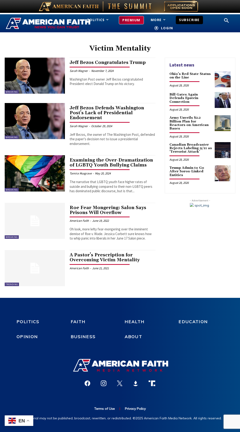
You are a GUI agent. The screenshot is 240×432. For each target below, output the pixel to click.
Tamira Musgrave (81, 173)
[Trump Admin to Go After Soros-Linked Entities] (223, 173)
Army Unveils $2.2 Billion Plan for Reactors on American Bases (189, 123)
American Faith (79, 221)
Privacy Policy (135, 408)
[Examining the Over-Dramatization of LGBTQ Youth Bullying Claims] (35, 173)
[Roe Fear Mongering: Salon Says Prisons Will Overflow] (35, 221)
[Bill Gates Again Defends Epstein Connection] (223, 100)
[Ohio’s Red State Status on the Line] (223, 79)
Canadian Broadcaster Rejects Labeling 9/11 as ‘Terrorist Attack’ (190, 148)
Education (193, 321)
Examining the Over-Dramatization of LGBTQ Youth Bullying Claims (111, 162)
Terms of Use (104, 408)
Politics (28, 321)
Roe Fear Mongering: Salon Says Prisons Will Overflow (108, 210)
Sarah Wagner (79, 71)
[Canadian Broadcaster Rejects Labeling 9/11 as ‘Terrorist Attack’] (223, 150)
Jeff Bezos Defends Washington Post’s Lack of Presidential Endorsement (107, 113)
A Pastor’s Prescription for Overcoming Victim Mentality (105, 257)
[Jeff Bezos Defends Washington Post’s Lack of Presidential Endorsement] (35, 121)
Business (83, 336)
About (133, 336)
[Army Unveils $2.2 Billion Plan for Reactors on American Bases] (223, 123)
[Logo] (40, 23)
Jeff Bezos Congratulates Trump (108, 62)
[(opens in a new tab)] (35, 268)
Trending (12, 284)
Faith (78, 321)
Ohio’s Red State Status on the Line (190, 76)
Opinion (27, 336)
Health (135, 321)
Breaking (12, 91)
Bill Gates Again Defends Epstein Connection (183, 98)
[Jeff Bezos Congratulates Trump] (35, 76)
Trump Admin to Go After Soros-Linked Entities (186, 171)
